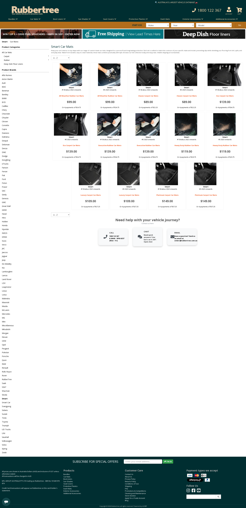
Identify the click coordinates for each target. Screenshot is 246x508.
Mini (3, 321)
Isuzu (4, 241)
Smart (5, 41)
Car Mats (66, 477)
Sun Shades (68, 481)
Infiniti (4, 237)
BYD (4, 102)
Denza (4, 148)
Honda (4, 225)
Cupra (4, 129)
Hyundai (5, 229)
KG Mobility (6, 264)
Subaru (5, 410)
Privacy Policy (130, 479)
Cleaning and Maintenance (135, 493)
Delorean (6, 144)
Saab (4, 383)
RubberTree (7, 379)
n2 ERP (144, 506)
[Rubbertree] (56, 10)
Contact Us (129, 474)
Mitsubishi (6, 329)
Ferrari (4, 171)
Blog (126, 500)
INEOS (4, 233)
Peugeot (5, 348)
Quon (4, 360)
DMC (4, 152)
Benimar (5, 90)
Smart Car (6, 402)
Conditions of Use (132, 484)
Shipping (128, 486)
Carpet (6, 56)
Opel (4, 344)
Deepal (5, 140)
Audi (4, 83)
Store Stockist (130, 496)
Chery (4, 110)
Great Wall (6, 206)
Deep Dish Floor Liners (13, 64)
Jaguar (4, 256)
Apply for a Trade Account (135, 498)
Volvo (4, 445)
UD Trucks (6, 429)
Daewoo (5, 133)
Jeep (4, 260)
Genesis (5, 198)
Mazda (5, 306)
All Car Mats (7, 52)
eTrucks (5, 164)
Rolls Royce (7, 371)
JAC (3, 248)
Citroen (5, 121)
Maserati (5, 302)
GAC (4, 191)
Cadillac (5, 106)
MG (3, 318)
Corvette (5, 125)
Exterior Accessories (71, 491)
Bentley (5, 94)
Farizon (5, 167)
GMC (4, 202)
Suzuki (4, 414)
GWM (4, 210)
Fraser (4, 187)
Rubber (7, 60)
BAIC (4, 87)
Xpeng (4, 448)
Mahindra (6, 298)
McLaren (5, 310)
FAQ (126, 488)
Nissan (5, 337)
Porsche (5, 356)
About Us (128, 477)
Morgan (5, 333)
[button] (179, 10)
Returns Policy (130, 481)
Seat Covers (68, 484)
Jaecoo (5, 252)
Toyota (5, 421)
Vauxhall (5, 437)
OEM (4, 341)
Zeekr (4, 452)
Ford (4, 179)
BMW (4, 98)
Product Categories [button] (11, 47)
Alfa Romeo (7, 75)
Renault (5, 368)
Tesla (4, 418)
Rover (4, 375)
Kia (3, 268)
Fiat (3, 175)
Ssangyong (6, 406)
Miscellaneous (8, 325)
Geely (4, 194)
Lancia (4, 275)
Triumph (5, 425)
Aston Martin (7, 79)
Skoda (4, 395)
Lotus (4, 294)
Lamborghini (7, 271)
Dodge (5, 156)
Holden (5, 221)
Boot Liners (67, 479)
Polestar (5, 352)
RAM (4, 364)
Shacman (6, 391)
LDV (3, 283)
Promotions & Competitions (135, 491)
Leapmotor (6, 287)
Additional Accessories (72, 493)
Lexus (4, 291)
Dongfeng (6, 160)
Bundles (66, 474)
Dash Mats (165, 19)
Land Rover (6, 279)
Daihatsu (5, 137)
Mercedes (6, 314)
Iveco (4, 244)
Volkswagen (7, 441)
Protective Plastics (70, 486)
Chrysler (5, 117)
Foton (4, 183)
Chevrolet (6, 114)
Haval (4, 214)
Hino (4, 217)
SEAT (4, 387)
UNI (3, 433)
